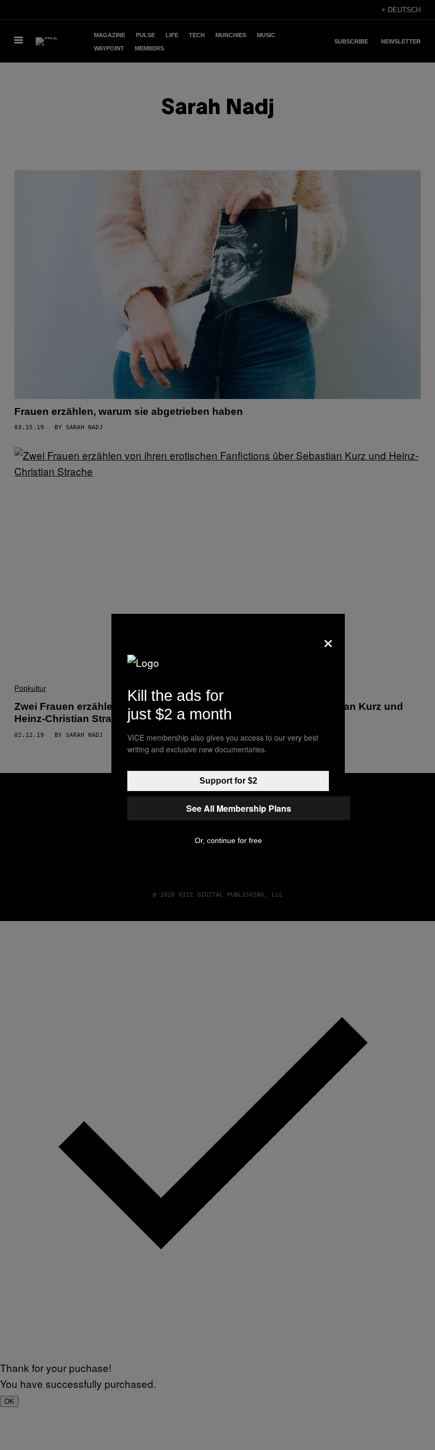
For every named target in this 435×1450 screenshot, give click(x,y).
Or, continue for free (228, 840)
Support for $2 (228, 780)
